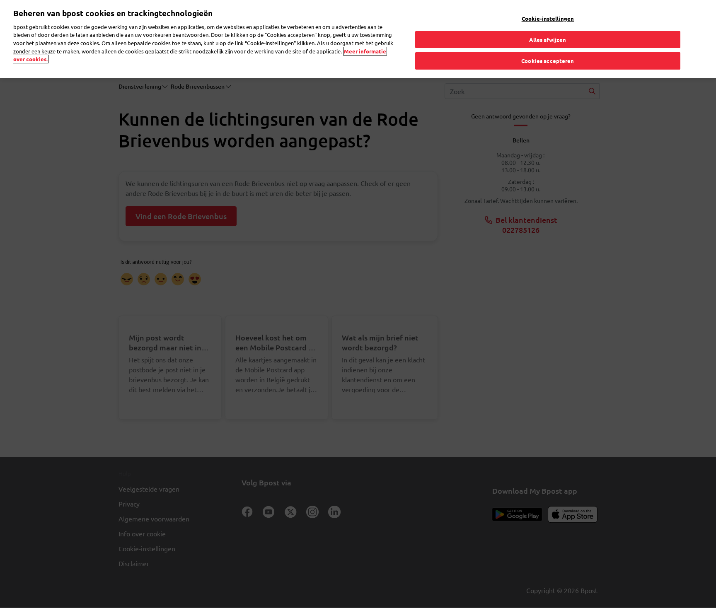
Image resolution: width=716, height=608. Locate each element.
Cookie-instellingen (548, 18)
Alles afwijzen (547, 39)
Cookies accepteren (547, 60)
